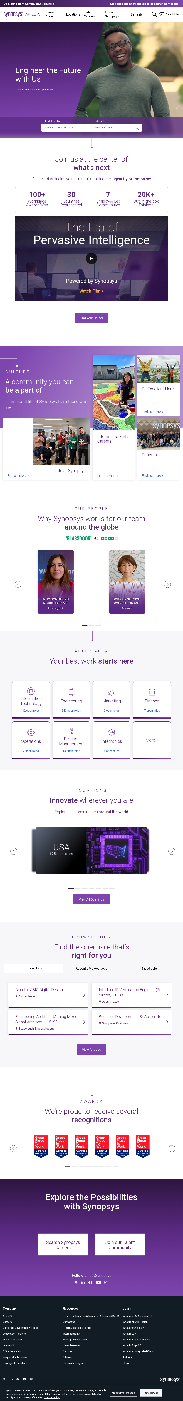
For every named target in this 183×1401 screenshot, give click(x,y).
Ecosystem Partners (14, 1333)
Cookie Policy (52, 1397)
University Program (74, 1363)
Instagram (106, 1282)
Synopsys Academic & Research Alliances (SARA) (91, 1316)
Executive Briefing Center (77, 1327)
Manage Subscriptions (75, 1339)
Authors (127, 1357)
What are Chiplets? (133, 1327)
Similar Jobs (33, 968)
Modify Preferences (123, 1392)
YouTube (99, 1282)
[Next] (166, 583)
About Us (8, 1316)
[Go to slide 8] (115, 1166)
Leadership (9, 1345)
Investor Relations (13, 1339)
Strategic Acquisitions (15, 1363)
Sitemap (68, 1357)
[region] (91, 1393)
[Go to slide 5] (98, 888)
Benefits (137, 14)
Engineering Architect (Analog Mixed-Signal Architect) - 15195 (47, 1019)
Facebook (90, 1282)
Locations (73, 14)
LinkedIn (83, 1282)
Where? (99, 121)
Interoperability (71, 1333)
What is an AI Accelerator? (137, 1316)
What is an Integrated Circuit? (139, 1351)
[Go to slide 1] (84, 625)
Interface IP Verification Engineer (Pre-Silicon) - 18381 (131, 992)
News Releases (71, 1345)
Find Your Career (91, 318)
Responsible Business (15, 1357)
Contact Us (69, 1322)
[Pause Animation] (176, 108)
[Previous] (17, 583)
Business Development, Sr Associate (130, 1016)
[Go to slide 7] (112, 888)
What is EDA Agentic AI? (136, 1339)
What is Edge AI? (132, 1345)
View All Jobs (91, 1049)
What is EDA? (130, 1333)
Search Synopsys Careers (63, 1245)
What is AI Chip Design (135, 1322)
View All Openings (91, 899)
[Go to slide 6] (105, 888)
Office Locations (12, 1351)
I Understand (151, 1392)
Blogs (126, 1363)
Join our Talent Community (120, 1245)
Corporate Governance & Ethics (20, 1327)
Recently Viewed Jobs (91, 968)
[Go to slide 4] (91, 888)
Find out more (17, 475)
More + (152, 740)
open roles (31, 710)
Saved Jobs (149, 968)
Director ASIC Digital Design (39, 989)
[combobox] (117, 128)
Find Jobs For (52, 121)
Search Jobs (137, 128)
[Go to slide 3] (98, 625)
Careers (7, 1322)
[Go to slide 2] (91, 625)
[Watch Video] (56, 582)
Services (68, 1351)
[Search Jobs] (154, 14)
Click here (48, 4)
